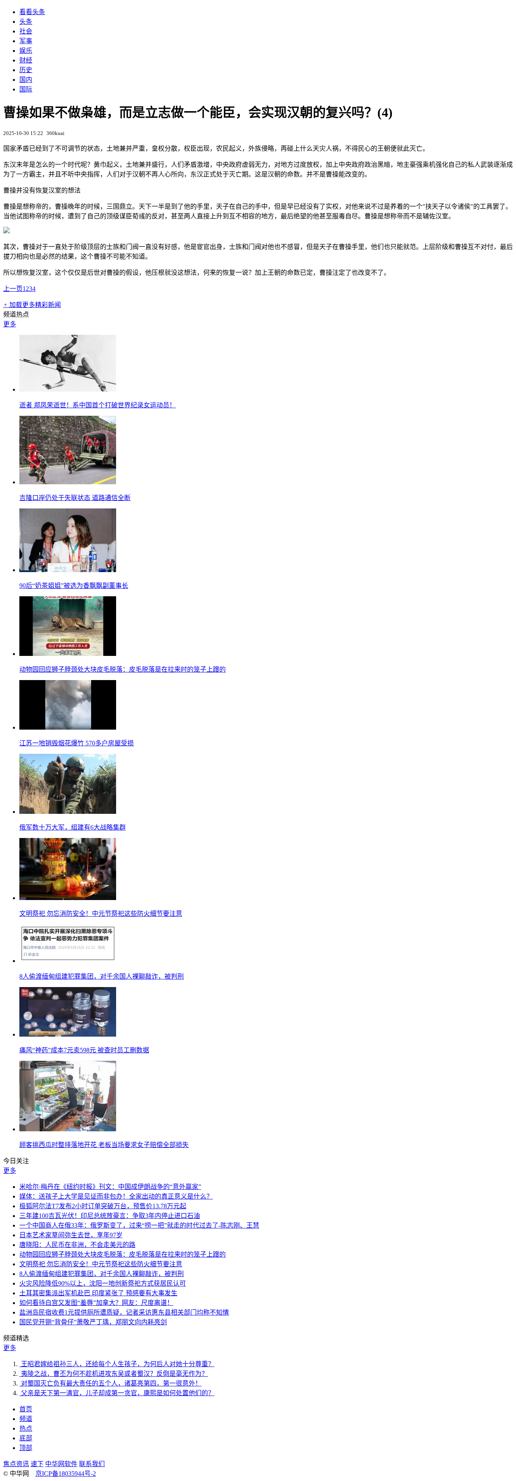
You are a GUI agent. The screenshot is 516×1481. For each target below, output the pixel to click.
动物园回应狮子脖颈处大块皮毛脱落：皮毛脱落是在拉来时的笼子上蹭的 (122, 669)
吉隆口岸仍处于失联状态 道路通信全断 (75, 497)
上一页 (13, 288)
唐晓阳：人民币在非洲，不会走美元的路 (77, 1244)
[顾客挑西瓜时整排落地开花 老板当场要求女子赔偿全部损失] (67, 1129)
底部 (25, 1438)
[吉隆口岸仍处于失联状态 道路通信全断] (67, 482)
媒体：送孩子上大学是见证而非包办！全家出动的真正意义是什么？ (116, 1196)
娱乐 (25, 50)
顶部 (25, 1447)
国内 (25, 79)
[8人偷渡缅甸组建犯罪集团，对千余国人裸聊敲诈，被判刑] (67, 960)
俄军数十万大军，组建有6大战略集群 (72, 827)
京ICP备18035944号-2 (65, 1473)
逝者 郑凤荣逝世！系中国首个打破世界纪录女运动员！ (97, 405)
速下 (37, 1463)
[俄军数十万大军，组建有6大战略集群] (67, 811)
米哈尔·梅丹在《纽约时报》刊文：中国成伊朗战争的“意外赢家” (110, 1186)
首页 (25, 1409)
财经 (25, 60)
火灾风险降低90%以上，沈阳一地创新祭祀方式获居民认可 (102, 1283)
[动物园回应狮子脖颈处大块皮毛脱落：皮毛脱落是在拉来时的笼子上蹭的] (67, 653)
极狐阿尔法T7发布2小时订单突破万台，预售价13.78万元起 (102, 1206)
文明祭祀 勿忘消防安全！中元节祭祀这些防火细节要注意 (100, 913)
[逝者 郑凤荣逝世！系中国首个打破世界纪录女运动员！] (67, 389)
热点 (25, 1428)
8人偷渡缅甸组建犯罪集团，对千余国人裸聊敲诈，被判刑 (101, 976)
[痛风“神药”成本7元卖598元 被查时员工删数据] (67, 1034)
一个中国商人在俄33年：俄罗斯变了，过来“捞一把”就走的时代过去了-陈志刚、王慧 (139, 1225)
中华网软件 (61, 1463)
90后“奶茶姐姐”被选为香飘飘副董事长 (73, 585)
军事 (25, 40)
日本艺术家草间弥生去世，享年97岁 (71, 1235)
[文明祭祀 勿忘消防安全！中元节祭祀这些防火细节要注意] (67, 897)
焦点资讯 (16, 1463)
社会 (25, 31)
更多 (9, 324)
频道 (25, 1418)
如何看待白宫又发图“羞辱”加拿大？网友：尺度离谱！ (96, 1302)
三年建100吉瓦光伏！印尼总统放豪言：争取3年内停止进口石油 (109, 1215)
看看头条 (32, 11)
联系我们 (92, 1463)
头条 (25, 21)
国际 (25, 89)
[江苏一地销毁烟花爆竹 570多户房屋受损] (67, 727)
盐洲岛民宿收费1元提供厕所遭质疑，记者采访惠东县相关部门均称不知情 (124, 1312)
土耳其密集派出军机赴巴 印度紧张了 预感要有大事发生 (98, 1293)
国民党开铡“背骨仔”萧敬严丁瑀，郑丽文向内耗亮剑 (93, 1322)
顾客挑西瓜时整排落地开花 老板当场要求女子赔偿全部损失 (104, 1144)
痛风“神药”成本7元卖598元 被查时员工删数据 (84, 1050)
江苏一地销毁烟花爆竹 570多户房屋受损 (76, 743)
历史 (25, 69)
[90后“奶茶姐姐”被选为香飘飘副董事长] (67, 569)
